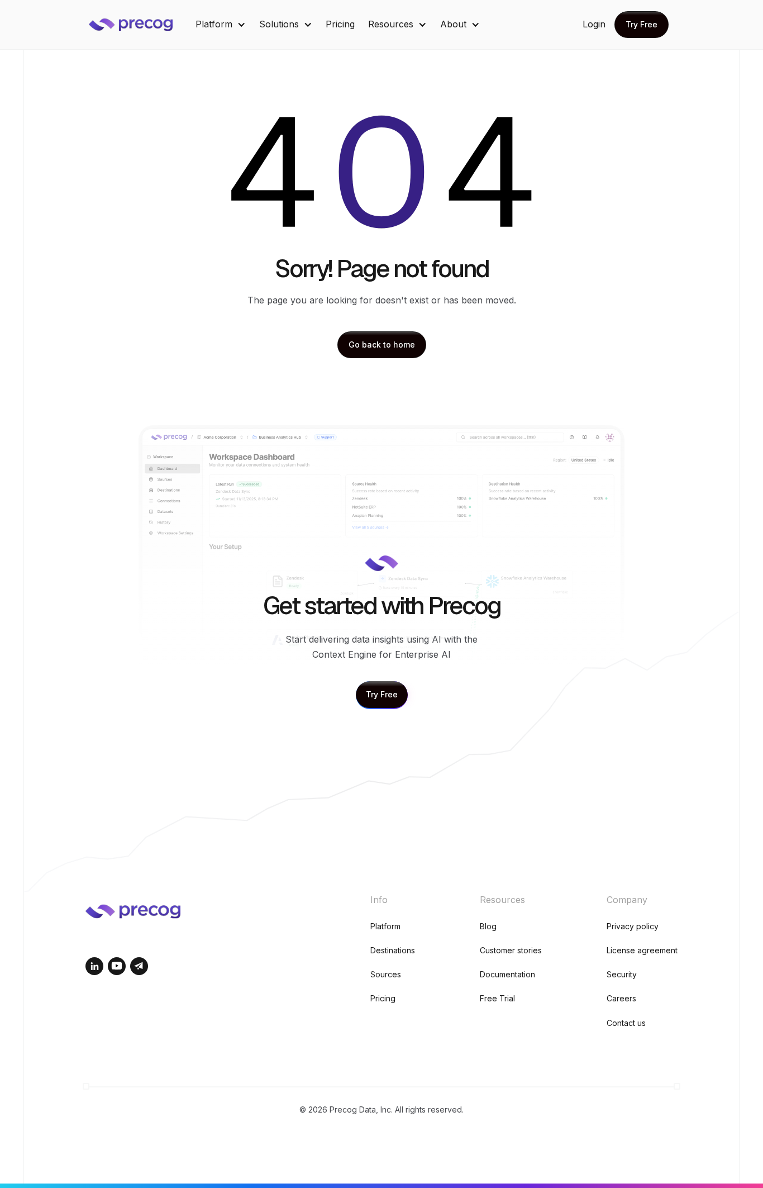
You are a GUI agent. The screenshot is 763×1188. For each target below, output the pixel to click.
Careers (621, 998)
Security (622, 974)
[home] (139, 24)
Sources (385, 974)
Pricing (340, 24)
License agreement (642, 950)
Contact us (626, 1023)
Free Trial (497, 998)
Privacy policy (633, 926)
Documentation (507, 974)
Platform (385, 926)
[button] (220, 24)
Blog (488, 926)
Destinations (392, 950)
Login (594, 24)
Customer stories (511, 950)
